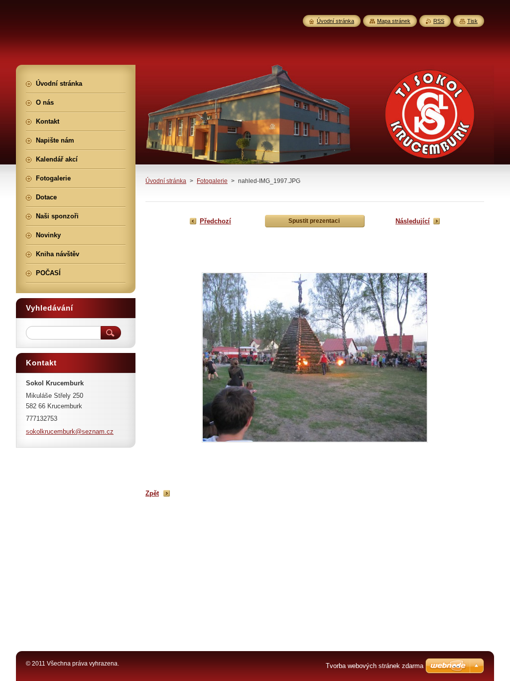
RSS (438, 21)
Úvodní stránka (165, 181)
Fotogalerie (212, 181)
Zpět (152, 493)
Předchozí (215, 221)
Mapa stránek (393, 21)
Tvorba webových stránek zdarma (374, 666)
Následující (412, 221)
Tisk (472, 21)
